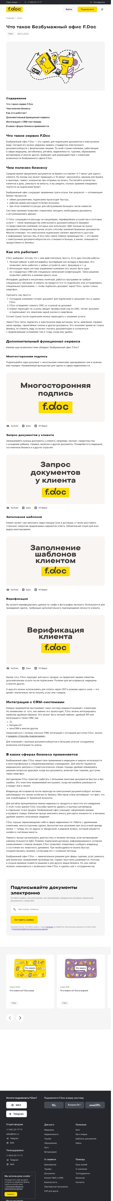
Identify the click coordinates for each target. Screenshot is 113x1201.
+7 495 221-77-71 (35, 2)
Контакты (80, 1182)
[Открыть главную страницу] (14, 9)
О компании (81, 1169)
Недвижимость (51, 1134)
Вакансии (80, 1178)
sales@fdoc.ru (12, 1134)
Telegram (14, 1138)
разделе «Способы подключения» (26, 736)
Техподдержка (99, 2)
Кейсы (79, 1143)
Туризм (47, 1138)
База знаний (81, 1164)
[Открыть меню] (102, 9)
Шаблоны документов (86, 1138)
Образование (50, 1143)
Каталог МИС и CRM (53, 1178)
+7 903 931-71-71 (14, 1155)
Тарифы (48, 1169)
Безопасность (50, 1182)
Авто (46, 1147)
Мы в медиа (81, 1134)
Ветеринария (50, 1152)
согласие (49, 927)
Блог (78, 1130)
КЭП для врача (51, 1191)
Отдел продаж (12, 2)
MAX (12, 1143)
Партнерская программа (56, 1186)
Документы (49, 1173)
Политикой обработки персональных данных (30, 929)
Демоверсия (50, 1164)
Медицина (49, 1130)
